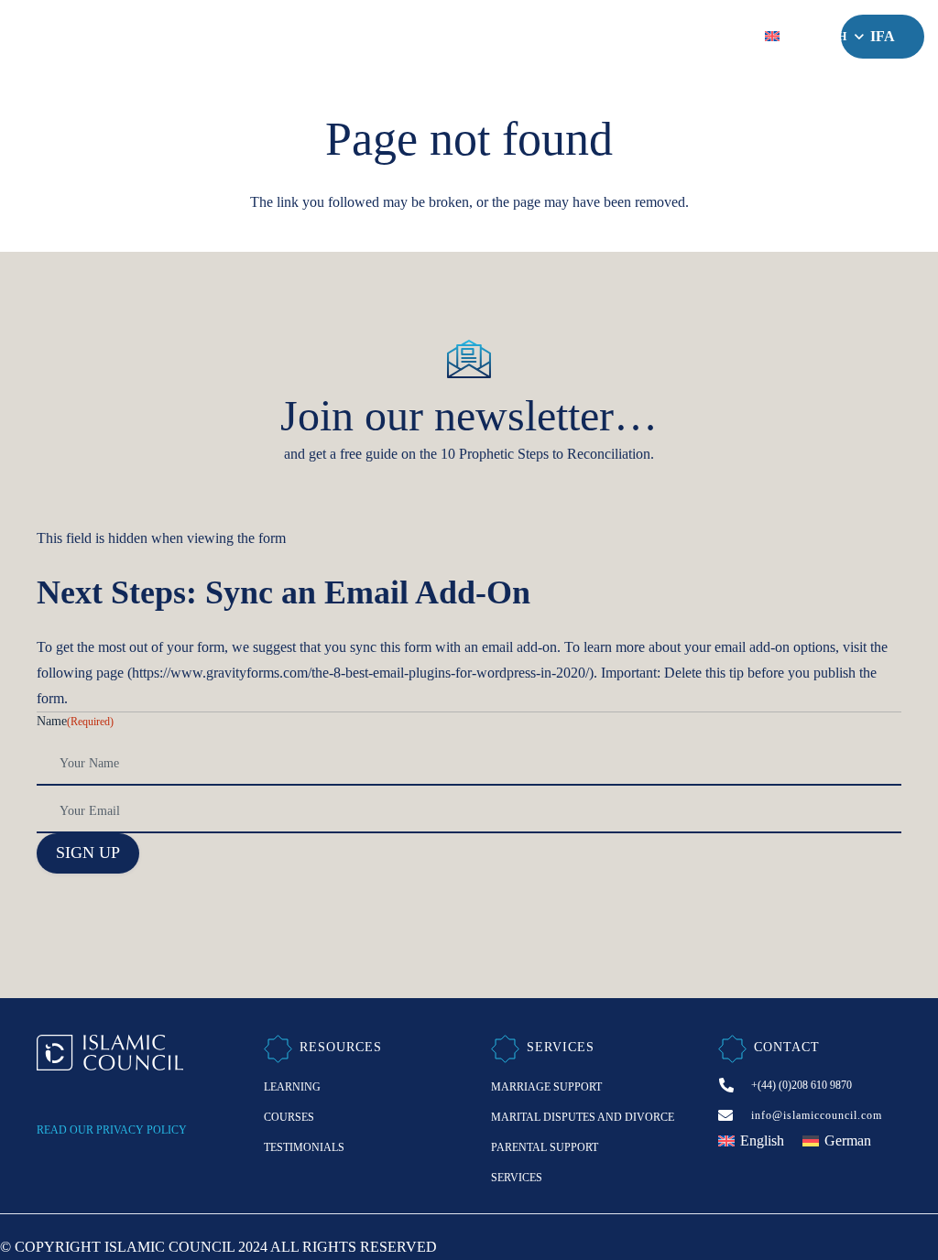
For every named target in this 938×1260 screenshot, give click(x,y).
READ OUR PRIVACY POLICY (112, 1130)
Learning (292, 1087)
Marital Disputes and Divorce (582, 1117)
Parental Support (544, 1147)
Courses (289, 1117)
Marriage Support (546, 1087)
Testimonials (304, 1147)
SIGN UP (88, 852)
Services (516, 1177)
